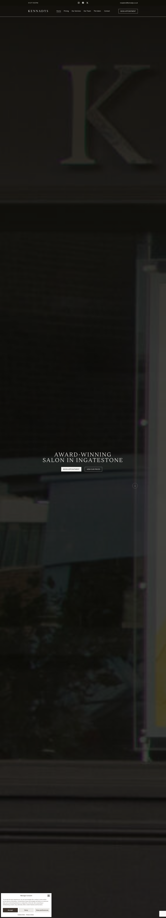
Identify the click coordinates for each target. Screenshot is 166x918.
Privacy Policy (30, 914)
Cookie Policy (21, 914)
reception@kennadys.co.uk (129, 3)
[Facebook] (83, 3)
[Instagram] (79, 3)
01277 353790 (33, 3)
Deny (26, 910)
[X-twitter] (87, 3)
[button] (49, 896)
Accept (10, 910)
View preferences (42, 910)
